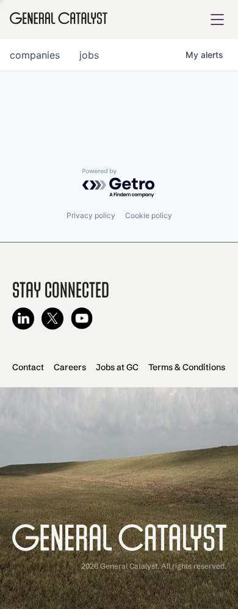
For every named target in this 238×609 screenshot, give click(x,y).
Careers (70, 367)
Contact (28, 367)
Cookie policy (148, 215)
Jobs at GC (117, 367)
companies (35, 55)
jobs (89, 55)
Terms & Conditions (186, 367)
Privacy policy (91, 215)
